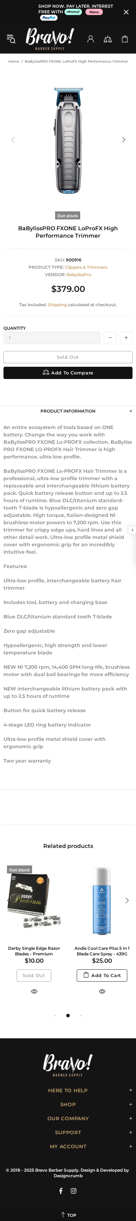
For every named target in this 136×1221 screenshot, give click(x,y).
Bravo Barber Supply (50, 39)
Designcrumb (68, 1175)
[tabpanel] (34, 936)
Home (13, 61)
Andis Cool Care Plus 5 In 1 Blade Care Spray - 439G (102, 951)
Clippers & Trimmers (86, 267)
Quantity (14, 328)
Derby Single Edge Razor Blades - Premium (34, 951)
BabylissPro (79, 274)
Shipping (57, 304)
